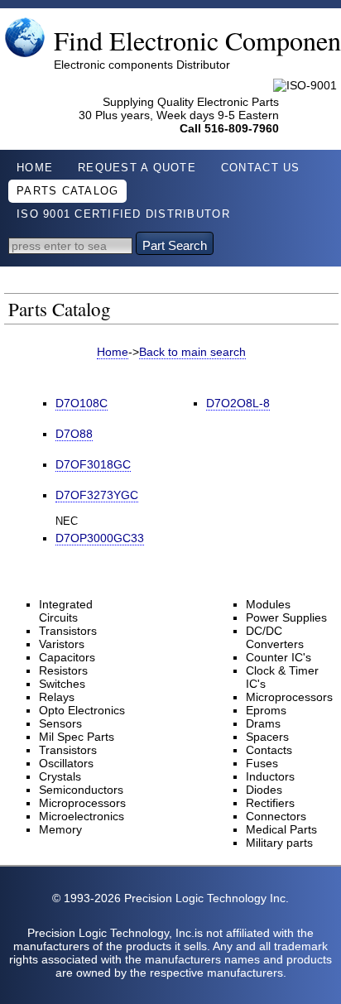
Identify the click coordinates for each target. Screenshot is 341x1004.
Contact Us (260, 168)
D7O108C (81, 403)
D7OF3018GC (93, 464)
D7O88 (74, 433)
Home (35, 168)
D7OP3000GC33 (99, 538)
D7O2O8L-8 (238, 403)
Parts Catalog (67, 191)
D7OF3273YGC (96, 495)
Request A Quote (137, 168)
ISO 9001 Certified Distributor (123, 214)
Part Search (174, 245)
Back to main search (192, 351)
